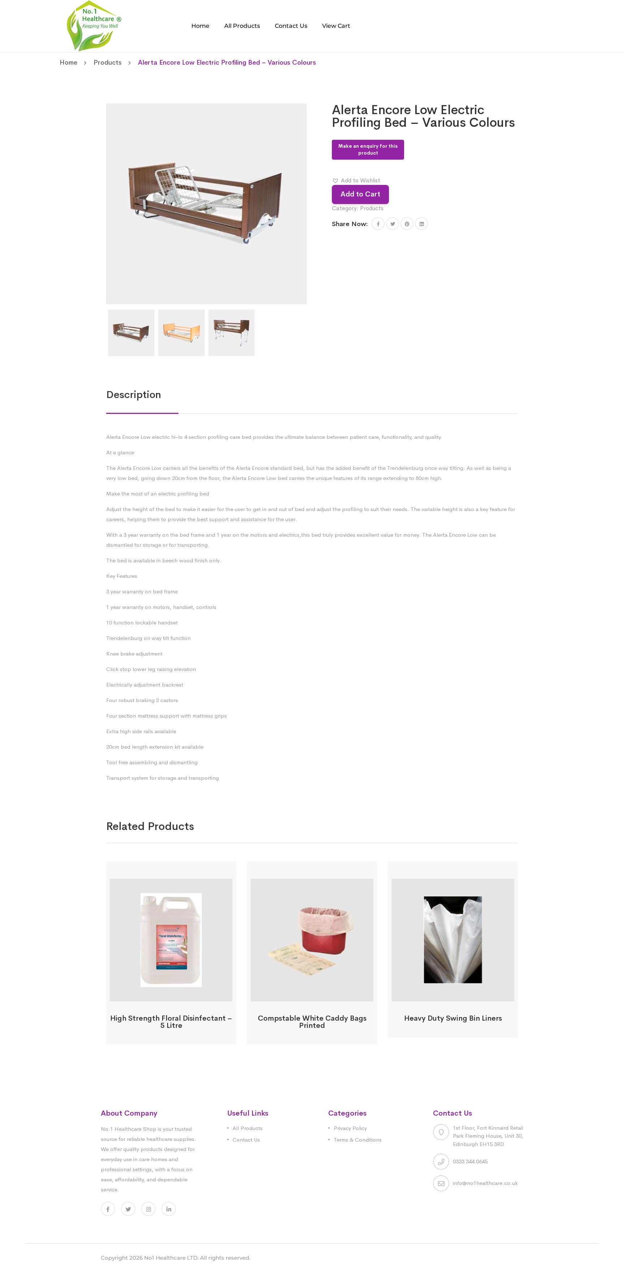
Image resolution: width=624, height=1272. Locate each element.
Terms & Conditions (358, 1139)
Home (200, 25)
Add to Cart (360, 194)
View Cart (336, 25)
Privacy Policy (350, 1128)
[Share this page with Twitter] (392, 223)
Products (108, 62)
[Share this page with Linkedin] (421, 223)
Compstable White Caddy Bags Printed (312, 1022)
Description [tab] (133, 394)
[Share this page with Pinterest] (406, 223)
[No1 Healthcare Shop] (94, 25)
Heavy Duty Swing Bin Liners (453, 1018)
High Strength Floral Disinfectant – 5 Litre (171, 1022)
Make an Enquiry (171, 997)
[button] (356, 180)
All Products (242, 25)
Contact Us (291, 25)
